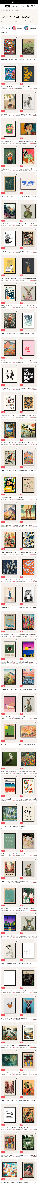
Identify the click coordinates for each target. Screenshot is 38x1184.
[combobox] (18, 6)
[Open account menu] (28, 6)
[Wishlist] (31, 6)
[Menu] (2, 6)
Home (2, 10)
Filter (5, 33)
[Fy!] (7, 6)
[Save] (17, 37)
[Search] (23, 6)
